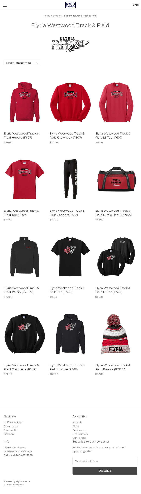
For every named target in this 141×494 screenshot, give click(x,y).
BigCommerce (23, 481)
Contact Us (10, 430)
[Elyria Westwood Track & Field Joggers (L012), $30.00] (70, 179)
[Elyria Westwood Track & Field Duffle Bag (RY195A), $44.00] (116, 179)
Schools (77, 422)
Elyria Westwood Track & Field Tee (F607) (21, 213)
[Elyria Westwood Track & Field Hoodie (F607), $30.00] (24, 102)
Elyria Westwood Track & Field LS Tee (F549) (112, 290)
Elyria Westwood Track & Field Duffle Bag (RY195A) (113, 213)
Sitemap (9, 434)
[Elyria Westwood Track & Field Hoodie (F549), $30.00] (70, 334)
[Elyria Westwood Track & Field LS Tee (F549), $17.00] (116, 256)
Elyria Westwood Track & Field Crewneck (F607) (67, 135)
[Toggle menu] (5, 5)
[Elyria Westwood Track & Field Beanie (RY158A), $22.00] (116, 334)
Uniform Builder (13, 422)
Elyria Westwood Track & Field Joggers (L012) (67, 213)
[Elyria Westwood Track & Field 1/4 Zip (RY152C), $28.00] (24, 256)
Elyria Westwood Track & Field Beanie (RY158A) (112, 367)
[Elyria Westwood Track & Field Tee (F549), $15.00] (70, 256)
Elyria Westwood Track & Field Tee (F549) (67, 290)
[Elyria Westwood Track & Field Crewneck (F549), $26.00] (24, 334)
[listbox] (28, 63)
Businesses (79, 430)
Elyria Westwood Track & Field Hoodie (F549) (67, 367)
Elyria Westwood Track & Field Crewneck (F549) (21, 367)
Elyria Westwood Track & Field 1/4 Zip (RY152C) (21, 290)
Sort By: (10, 62)
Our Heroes (79, 437)
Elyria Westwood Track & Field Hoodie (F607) (21, 135)
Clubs (76, 426)
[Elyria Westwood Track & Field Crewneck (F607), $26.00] (70, 102)
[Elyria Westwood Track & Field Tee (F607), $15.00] (24, 179)
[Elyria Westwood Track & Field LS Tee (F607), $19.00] (116, 102)
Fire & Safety (80, 434)
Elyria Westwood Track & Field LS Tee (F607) (112, 135)
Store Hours (11, 426)
